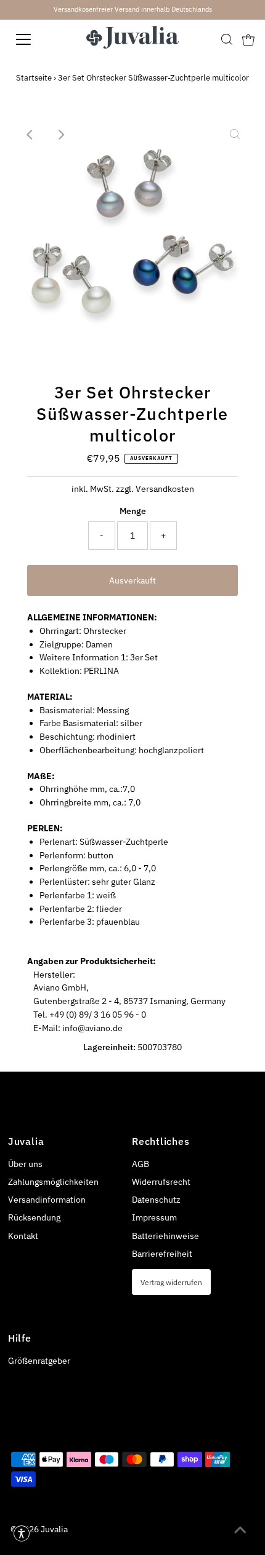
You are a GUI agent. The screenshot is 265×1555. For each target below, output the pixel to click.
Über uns (25, 1163)
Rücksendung (34, 1217)
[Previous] (30, 134)
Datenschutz (156, 1199)
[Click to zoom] (234, 134)
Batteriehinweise (165, 1235)
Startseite (34, 78)
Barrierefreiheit (162, 1253)
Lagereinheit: (109, 1047)
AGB (140, 1163)
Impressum (154, 1217)
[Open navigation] (37, 39)
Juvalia (54, 1529)
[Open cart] (248, 39)
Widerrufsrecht (161, 1181)
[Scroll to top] (240, 1530)
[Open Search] (227, 39)
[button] (21, 1533)
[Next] (60, 134)
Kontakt (23, 1235)
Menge (133, 510)
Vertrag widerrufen (171, 1282)
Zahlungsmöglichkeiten (53, 1181)
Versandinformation (47, 1199)
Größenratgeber (39, 1360)
